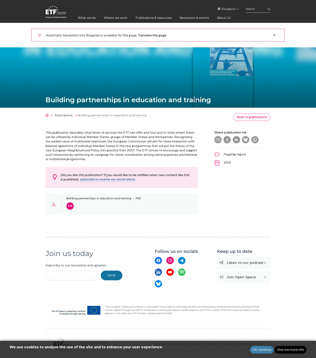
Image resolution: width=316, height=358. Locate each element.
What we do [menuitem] (87, 18)
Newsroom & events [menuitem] (194, 18)
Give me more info (290, 349)
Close (274, 35)
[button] (218, 139)
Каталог (48, 116)
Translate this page (152, 35)
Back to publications (252, 117)
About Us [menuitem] (224, 18)
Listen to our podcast (245, 263)
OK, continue (261, 349)
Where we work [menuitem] (115, 18)
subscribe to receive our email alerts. (108, 179)
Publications (64, 115)
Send (111, 275)
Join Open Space (241, 277)
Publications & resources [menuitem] (154, 18)
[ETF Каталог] (60, 14)
